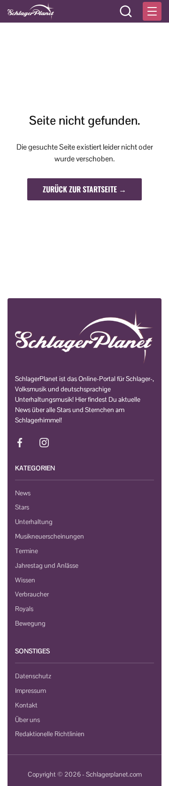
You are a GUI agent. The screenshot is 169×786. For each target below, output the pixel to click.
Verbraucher (32, 594)
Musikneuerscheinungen (49, 536)
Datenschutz (33, 676)
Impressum (30, 690)
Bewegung (30, 623)
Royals (24, 608)
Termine (26, 551)
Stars (22, 507)
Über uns (27, 719)
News (23, 493)
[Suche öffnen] (125, 11)
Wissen (25, 580)
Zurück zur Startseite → (84, 189)
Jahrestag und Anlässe (46, 565)
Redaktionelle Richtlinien (49, 734)
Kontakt (26, 705)
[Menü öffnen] (152, 11)
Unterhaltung (34, 521)
